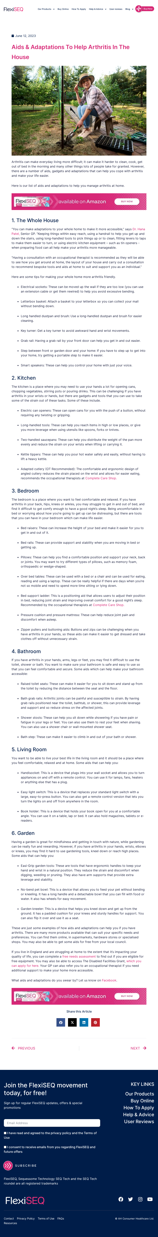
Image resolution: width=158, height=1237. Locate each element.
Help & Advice (96, 9)
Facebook (109, 980)
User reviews (115, 9)
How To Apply (79, 9)
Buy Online (63, 9)
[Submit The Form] (22, 1166)
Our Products (44, 9)
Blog (127, 9)
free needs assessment (79, 956)
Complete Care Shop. (101, 478)
